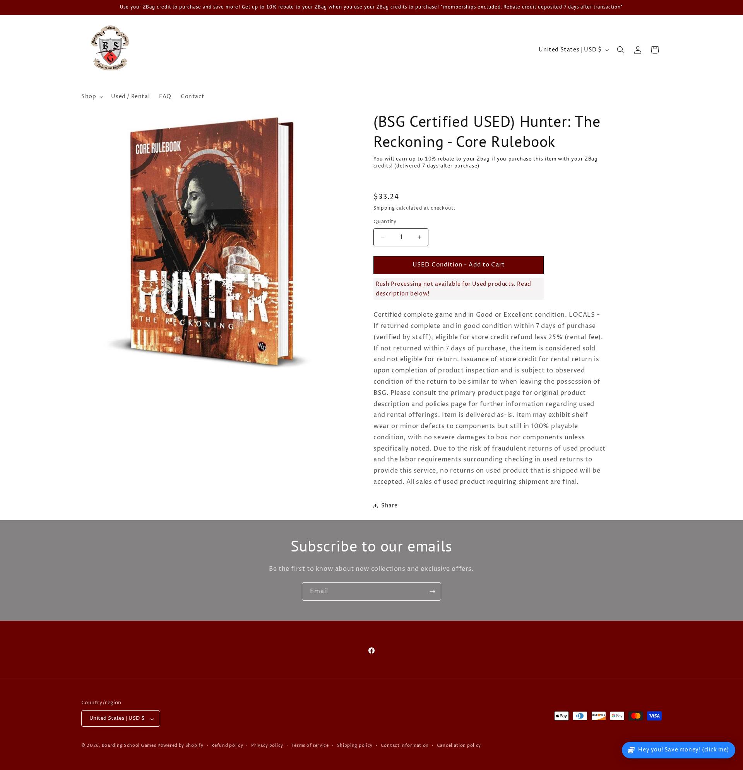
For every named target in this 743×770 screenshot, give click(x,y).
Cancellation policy (459, 745)
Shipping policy (355, 745)
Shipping (384, 208)
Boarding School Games (129, 746)
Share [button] (389, 505)
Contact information (405, 745)
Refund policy (227, 745)
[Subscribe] (432, 591)
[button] (91, 97)
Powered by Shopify (181, 746)
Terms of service (310, 745)
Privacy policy (267, 745)
